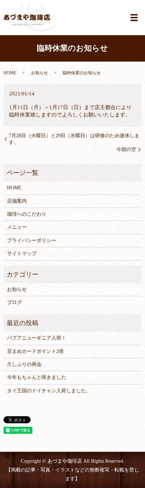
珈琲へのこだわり (26, 214)
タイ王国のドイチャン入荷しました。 (49, 390)
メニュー (17, 227)
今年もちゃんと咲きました (36, 377)
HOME (10, 72)
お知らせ (39, 72)
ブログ (14, 302)
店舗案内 (17, 201)
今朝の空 (126, 149)
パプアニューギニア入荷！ (36, 338)
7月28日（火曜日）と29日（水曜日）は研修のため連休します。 (74, 139)
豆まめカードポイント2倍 (35, 351)
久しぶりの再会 (24, 364)
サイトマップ (22, 253)
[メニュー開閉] (134, 17)
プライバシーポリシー (31, 240)
